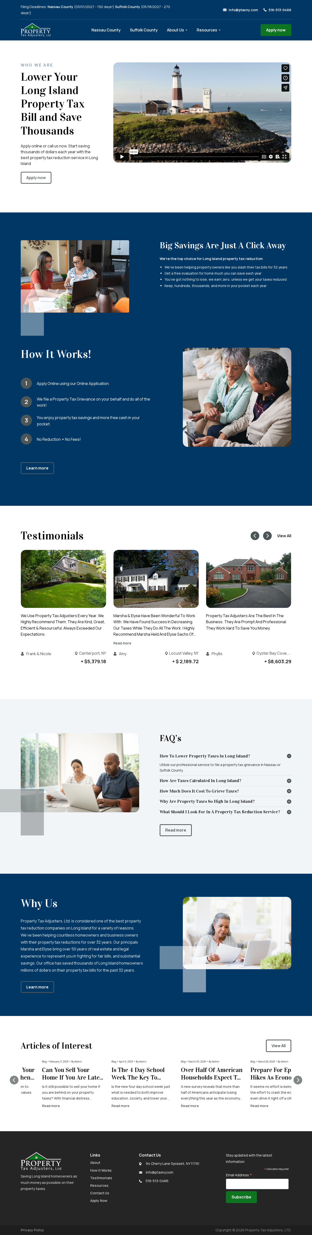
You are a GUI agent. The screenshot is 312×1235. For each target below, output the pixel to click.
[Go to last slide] (255, 535)
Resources (207, 30)
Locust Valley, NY (184, 653)
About (95, 1162)
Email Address (239, 1175)
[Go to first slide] (297, 1079)
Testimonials (101, 1178)
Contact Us (99, 1193)
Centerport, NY (92, 653)
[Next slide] (267, 535)
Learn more (37, 468)
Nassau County (106, 30)
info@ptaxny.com (243, 10)
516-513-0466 (280, 10)
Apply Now (98, 1200)
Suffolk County (144, 30)
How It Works (101, 1170)
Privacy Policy (32, 1230)
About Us (175, 30)
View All (284, 535)
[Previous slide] (14, 1079)
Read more (122, 643)
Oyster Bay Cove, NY (273, 653)
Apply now (276, 30)
